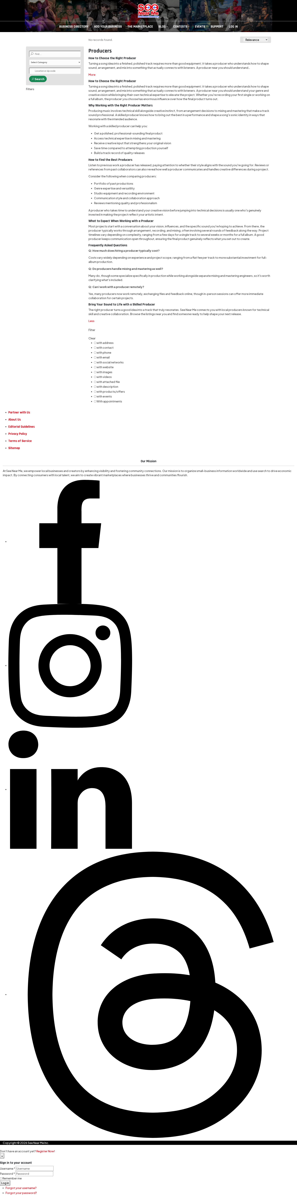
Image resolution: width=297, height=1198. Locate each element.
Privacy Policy (17, 434)
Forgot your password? (21, 1193)
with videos (104, 377)
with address (105, 342)
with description (107, 386)
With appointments (109, 401)
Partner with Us (19, 412)
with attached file (108, 382)
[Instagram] (70, 665)
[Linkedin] (70, 789)
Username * (7, 1168)
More (91, 74)
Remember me (12, 1178)
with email (103, 357)
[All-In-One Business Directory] (148, 10)
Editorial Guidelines (21, 427)
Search (39, 79)
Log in (5, 1183)
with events (104, 396)
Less (91, 321)
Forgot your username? (21, 1188)
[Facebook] (70, 541)
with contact (105, 347)
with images (104, 372)
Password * (7, 1173)
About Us (14, 419)
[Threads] (151, 994)
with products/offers (111, 391)
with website (105, 367)
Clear (92, 338)
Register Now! (45, 1151)
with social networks (110, 362)
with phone (104, 352)
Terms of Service (20, 441)
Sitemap (14, 448)
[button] (163, 26)
